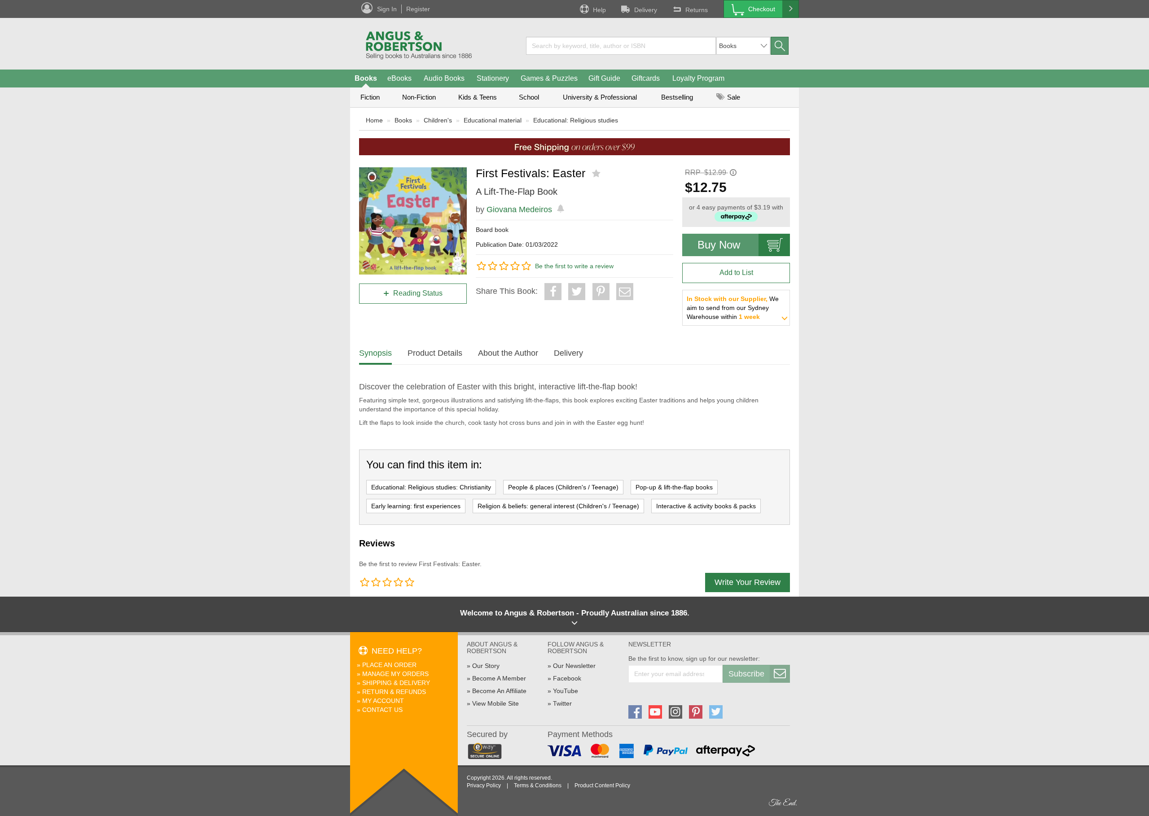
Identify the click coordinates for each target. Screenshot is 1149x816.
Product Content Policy (602, 785)
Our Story (486, 665)
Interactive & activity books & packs (706, 506)
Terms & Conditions (537, 785)
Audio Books (444, 78)
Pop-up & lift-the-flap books (674, 487)
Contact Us (382, 709)
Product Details (435, 353)
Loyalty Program (698, 78)
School (529, 97)
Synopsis (375, 353)
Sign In (387, 9)
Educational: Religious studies (575, 120)
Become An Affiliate (499, 690)
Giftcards (646, 78)
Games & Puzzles (549, 78)
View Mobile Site (495, 703)
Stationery (493, 78)
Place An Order (389, 664)
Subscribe (746, 673)
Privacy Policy (484, 785)
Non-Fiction (419, 97)
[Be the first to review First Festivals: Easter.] (597, 174)
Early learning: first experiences (415, 506)
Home (374, 120)
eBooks (399, 78)
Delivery (645, 9)
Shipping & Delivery (396, 682)
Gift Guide (604, 78)
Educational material (493, 120)
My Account (383, 700)
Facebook (567, 678)
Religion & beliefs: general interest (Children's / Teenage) (558, 506)
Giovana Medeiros (519, 209)
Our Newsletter (574, 665)
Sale (732, 97)
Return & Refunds (394, 691)
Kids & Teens (477, 97)
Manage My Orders (395, 673)
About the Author (508, 353)
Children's (438, 120)
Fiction (370, 97)
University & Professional (600, 97)
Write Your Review (748, 582)
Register (418, 9)
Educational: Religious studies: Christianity (431, 487)
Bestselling (677, 97)
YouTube (565, 690)
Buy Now (718, 245)
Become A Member (499, 678)
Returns (696, 9)
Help (599, 9)
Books (366, 78)
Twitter (562, 703)
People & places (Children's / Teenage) (563, 487)
